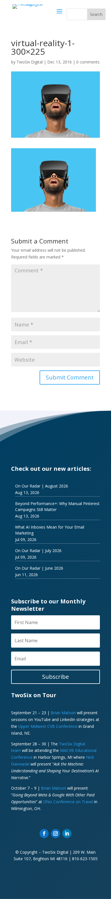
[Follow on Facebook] (44, 833)
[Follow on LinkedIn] (66, 833)
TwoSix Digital (30, 62)
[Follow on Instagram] (55, 833)
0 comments (88, 62)
